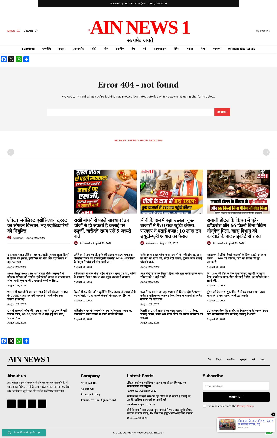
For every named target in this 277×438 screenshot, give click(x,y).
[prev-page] (10, 152)
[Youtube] (42, 404)
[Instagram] (22, 404)
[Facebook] (11, 404)
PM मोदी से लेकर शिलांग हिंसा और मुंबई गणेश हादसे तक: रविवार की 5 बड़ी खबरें (171, 275)
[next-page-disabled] (266, 152)
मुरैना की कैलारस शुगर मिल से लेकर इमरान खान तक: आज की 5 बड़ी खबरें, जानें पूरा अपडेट (236, 293)
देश (128, 418)
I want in (234, 397)
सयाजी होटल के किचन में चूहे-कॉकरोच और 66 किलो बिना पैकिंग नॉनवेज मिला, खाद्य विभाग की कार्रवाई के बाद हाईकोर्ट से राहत (236, 228)
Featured (132, 391)
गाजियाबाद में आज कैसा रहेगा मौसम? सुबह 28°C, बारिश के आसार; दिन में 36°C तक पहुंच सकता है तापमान (105, 275)
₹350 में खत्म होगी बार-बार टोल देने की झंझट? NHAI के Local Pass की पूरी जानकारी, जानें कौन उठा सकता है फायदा (37, 295)
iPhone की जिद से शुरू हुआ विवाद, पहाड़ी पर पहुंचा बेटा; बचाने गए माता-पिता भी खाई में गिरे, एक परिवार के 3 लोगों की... (238, 277)
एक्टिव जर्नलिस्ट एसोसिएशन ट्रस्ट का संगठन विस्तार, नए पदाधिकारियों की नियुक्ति (37, 225)
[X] (32, 404)
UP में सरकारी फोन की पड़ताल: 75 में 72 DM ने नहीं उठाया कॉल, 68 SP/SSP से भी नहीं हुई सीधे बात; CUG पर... (37, 314)
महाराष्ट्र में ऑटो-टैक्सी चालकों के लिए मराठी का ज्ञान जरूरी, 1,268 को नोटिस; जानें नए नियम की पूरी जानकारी (236, 258)
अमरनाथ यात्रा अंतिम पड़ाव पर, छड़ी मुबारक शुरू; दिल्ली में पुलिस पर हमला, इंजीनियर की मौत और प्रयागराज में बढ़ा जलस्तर (38, 258)
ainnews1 (18, 238)
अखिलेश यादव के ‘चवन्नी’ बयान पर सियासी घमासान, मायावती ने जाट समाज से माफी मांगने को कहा (103, 312)
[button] (31, 31)
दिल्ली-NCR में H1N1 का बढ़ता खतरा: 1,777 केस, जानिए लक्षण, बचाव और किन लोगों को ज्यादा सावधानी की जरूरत (171, 314)
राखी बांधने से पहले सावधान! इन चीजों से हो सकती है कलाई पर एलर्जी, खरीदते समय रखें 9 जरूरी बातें (102, 228)
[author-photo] (9, 238)
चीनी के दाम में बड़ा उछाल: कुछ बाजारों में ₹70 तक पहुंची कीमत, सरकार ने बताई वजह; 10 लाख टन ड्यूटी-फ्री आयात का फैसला (170, 228)
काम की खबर (132, 404)
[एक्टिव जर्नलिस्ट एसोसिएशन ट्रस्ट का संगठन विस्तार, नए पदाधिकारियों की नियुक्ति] (38, 192)
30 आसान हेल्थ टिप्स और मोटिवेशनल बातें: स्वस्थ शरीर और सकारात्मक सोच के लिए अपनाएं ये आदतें (237, 312)
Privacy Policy (245, 406)
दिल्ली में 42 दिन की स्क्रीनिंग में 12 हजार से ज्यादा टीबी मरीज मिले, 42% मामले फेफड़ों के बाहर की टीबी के (105, 293)
